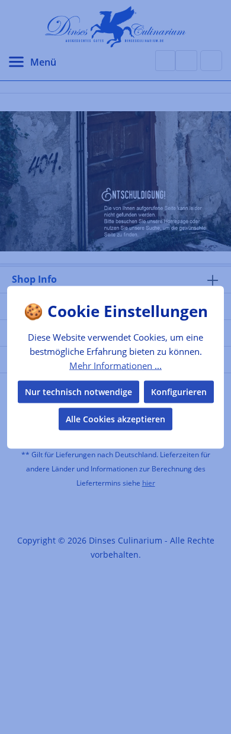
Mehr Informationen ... (115, 365)
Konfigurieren (179, 391)
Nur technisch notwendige (78, 391)
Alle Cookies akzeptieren (115, 418)
